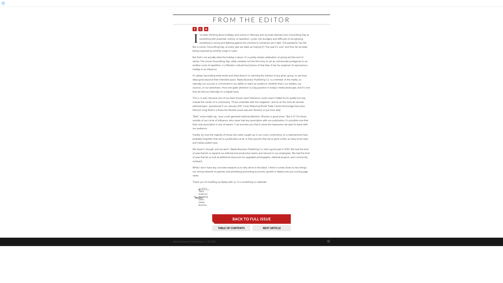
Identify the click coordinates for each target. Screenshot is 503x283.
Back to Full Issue (251, 219)
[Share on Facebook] (195, 29)
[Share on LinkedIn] (206, 29)
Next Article (272, 228)
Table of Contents (231, 228)
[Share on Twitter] (200, 29)
